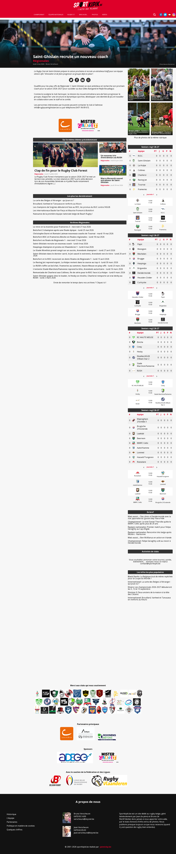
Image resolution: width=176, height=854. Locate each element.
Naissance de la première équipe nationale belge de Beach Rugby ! (62, 214)
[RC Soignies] (124, 693)
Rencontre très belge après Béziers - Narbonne (149, 533)
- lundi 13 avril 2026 (71, 259)
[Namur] (85, 693)
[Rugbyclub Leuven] (128, 703)
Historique (11, 814)
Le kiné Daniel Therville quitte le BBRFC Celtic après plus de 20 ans (149, 523)
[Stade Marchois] (72, 702)
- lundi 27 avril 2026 (74, 250)
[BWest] (37, 710)
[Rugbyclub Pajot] (62, 693)
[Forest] (107, 693)
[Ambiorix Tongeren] (56, 702)
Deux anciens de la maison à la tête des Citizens (148, 593)
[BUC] (99, 710)
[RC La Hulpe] (129, 710)
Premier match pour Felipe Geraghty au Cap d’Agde (149, 528)
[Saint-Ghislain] (93, 693)
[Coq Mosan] (137, 702)
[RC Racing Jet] (79, 702)
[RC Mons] (120, 702)
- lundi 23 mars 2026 (79, 266)
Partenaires (12, 822)
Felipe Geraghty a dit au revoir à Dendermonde (149, 542)
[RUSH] (132, 693)
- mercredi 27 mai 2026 (62, 227)
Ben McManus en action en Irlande (149, 538)
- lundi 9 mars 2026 (79, 272)
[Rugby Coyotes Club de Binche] (54, 693)
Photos (95, 14)
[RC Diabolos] (69, 693)
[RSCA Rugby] (76, 710)
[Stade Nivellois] (47, 702)
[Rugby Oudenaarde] (64, 702)
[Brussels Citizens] (100, 693)
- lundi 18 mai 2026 (68, 237)
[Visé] (68, 710)
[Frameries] (115, 694)
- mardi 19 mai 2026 (73, 233)
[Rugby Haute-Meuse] (39, 702)
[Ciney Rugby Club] (105, 710)
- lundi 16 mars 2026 (78, 269)
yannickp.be (105, 846)
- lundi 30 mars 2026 (75, 262)
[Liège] (112, 702)
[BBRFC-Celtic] (87, 702)
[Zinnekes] (137, 710)
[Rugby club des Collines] (104, 702)
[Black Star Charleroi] (46, 693)
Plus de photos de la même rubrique (150, 137)
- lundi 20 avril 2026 (79, 255)
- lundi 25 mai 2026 (63, 230)
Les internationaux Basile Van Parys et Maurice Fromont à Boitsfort (63, 210)
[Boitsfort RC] (77, 693)
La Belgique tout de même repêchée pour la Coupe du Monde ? (150, 577)
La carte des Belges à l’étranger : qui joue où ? (53, 200)
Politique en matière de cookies (21, 825)
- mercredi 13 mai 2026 (59, 240)
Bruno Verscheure (52, 64)
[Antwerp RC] (60, 710)
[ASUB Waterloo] (96, 702)
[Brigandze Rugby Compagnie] (121, 710)
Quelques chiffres (14, 829)
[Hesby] (37, 693)
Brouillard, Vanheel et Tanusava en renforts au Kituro (57, 204)
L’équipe (10, 818)
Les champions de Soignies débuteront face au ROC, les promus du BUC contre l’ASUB (71, 207)
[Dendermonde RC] (44, 710)
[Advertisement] (15, 104)
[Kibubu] (84, 710)
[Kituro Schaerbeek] (52, 710)
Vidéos (104, 14)
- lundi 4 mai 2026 (60, 244)
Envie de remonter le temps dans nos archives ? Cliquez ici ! (80, 282)
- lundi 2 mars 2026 (77, 277)
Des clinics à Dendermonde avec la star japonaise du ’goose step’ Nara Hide (149, 517)
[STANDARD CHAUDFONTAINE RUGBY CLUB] (112, 710)
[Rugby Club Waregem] (139, 693)
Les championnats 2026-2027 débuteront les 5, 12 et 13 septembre (150, 588)
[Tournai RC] (92, 710)
